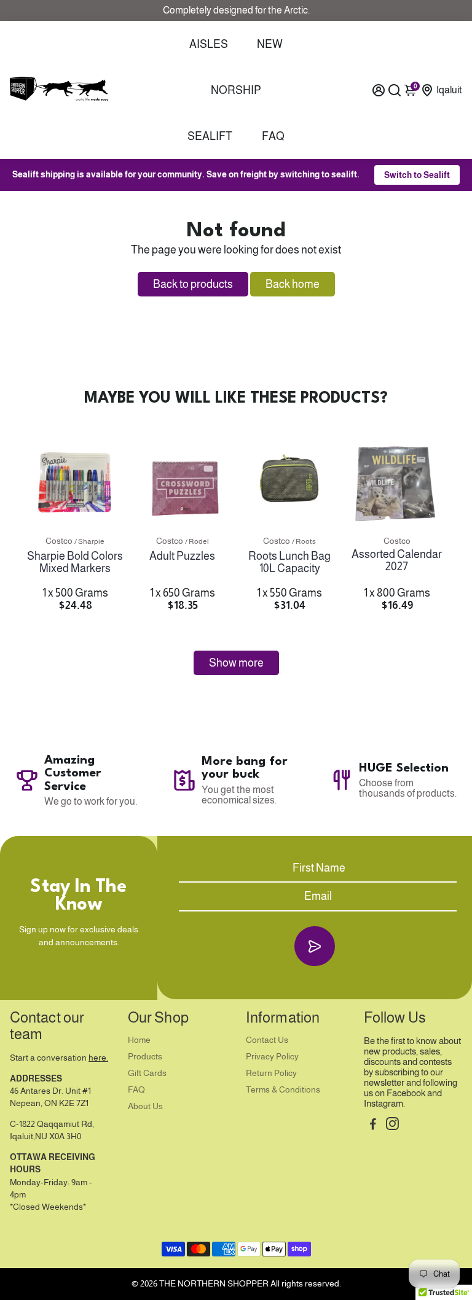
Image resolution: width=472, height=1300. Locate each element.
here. (98, 1057)
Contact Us (267, 1040)
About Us (145, 1106)
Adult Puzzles (182, 556)
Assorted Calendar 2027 (397, 560)
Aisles (208, 44)
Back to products (193, 284)
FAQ (273, 136)
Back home (293, 284)
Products (145, 1056)
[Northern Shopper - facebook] (373, 1125)
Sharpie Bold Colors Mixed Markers (75, 562)
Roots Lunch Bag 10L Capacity (289, 562)
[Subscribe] (314, 946)
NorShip (236, 90)
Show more (236, 663)
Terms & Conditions (283, 1089)
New (270, 44)
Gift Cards (147, 1073)
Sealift (209, 136)
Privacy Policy (272, 1056)
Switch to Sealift (417, 175)
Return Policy (271, 1073)
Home (139, 1040)
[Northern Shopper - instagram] (392, 1125)
